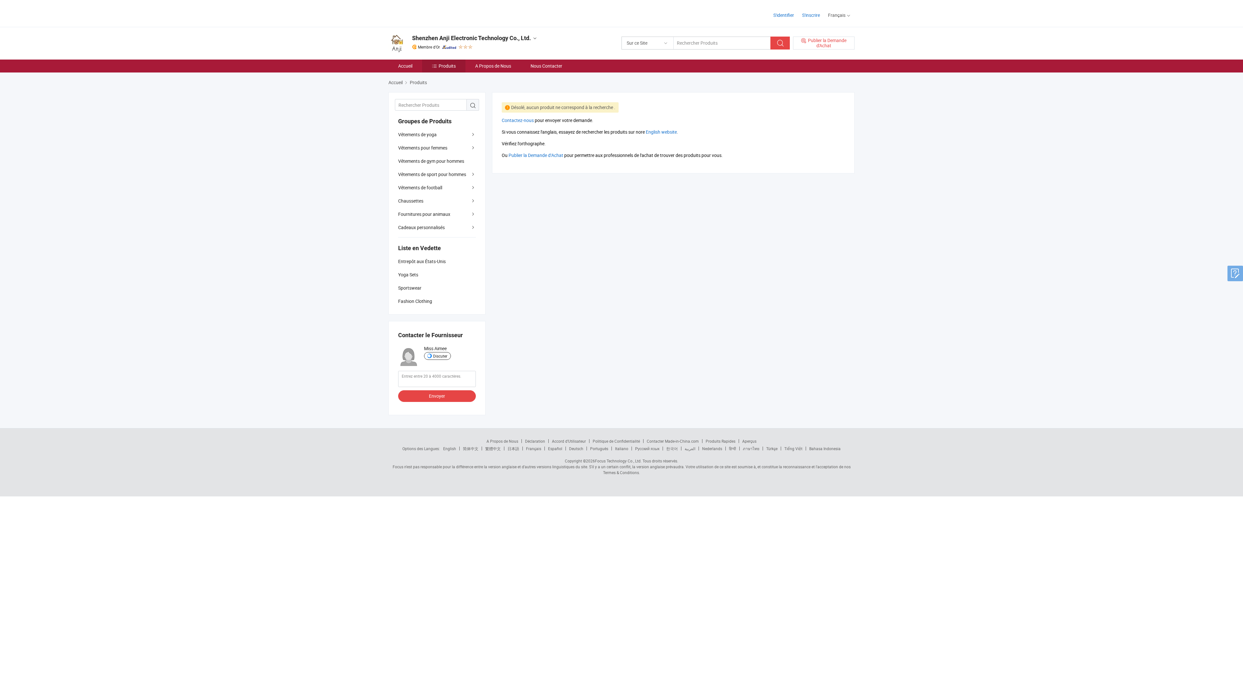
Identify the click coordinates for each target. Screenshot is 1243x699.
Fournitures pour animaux (424, 214)
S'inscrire (811, 15)
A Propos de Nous (493, 66)
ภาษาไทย (751, 448)
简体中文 (470, 448)
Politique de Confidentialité (616, 441)
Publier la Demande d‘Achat (536, 155)
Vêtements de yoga (417, 134)
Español (555, 448)
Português (599, 448)
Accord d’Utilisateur (569, 441)
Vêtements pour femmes (422, 148)
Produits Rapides (720, 441)
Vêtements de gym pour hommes (431, 161)
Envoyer (437, 396)
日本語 (513, 448)
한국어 (672, 448)
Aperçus (749, 441)
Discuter (440, 356)
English (449, 448)
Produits (447, 66)
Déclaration (535, 441)
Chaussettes (410, 201)
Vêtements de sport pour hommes (432, 174)
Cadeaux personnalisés (421, 227)
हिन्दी (732, 448)
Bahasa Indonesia (825, 448)
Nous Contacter (546, 66)
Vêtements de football (420, 187)
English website (661, 132)
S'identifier (783, 15)
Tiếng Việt (793, 448)
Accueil (405, 66)
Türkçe (772, 448)
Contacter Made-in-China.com (673, 441)
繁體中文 (493, 448)
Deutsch (576, 448)
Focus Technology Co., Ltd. (618, 460)
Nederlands (712, 448)
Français (533, 448)
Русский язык (647, 448)
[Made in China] (430, 12)
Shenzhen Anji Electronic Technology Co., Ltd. (471, 38)
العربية (690, 448)
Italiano (621, 448)
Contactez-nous (518, 120)
